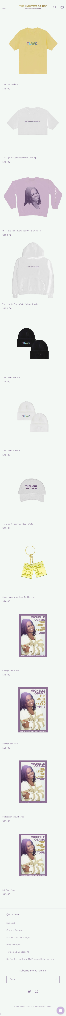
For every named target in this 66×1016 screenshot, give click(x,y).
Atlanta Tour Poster (10, 743)
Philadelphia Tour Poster (13, 817)
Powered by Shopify (45, 1006)
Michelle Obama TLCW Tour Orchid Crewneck (21, 231)
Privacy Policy (13, 944)
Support (10, 922)
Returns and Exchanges (18, 937)
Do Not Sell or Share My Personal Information (30, 959)
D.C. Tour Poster (9, 890)
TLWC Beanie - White (11, 450)
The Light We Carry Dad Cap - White (17, 524)
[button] (4, 7)
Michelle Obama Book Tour (29, 1006)
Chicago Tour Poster (11, 670)
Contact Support (15, 930)
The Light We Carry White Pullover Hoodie (20, 304)
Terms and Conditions (17, 951)
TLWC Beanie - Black (11, 377)
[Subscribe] (55, 979)
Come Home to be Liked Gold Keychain (19, 597)
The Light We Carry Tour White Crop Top (19, 157)
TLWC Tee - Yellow (10, 84)
